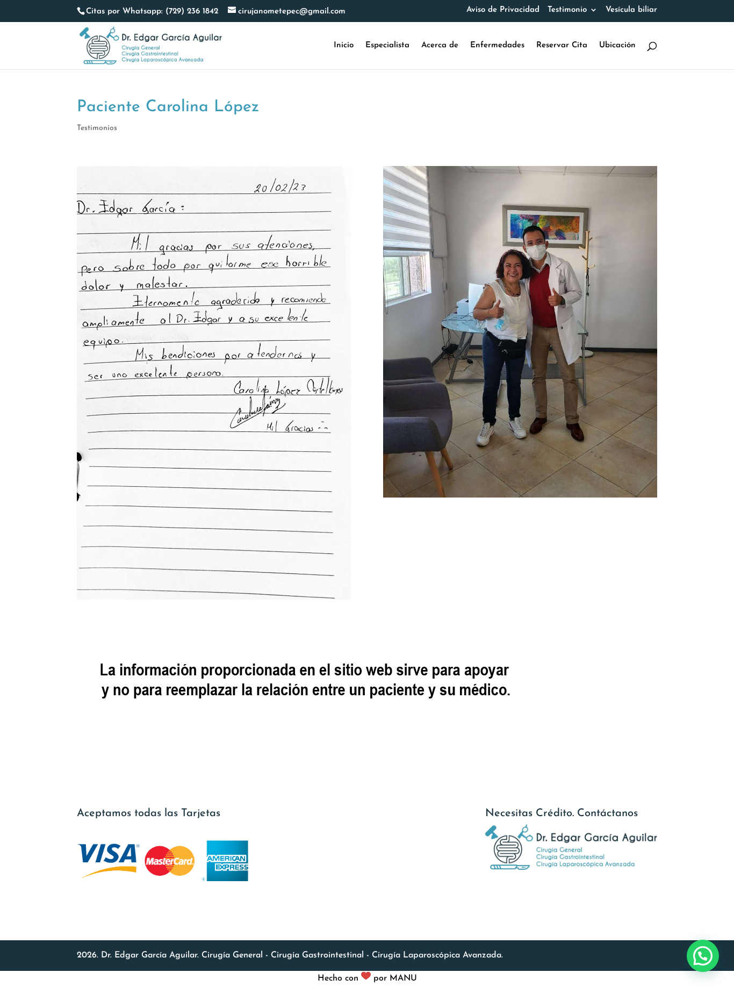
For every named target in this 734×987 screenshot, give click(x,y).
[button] (703, 956)
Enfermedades (497, 45)
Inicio (344, 45)
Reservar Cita (561, 45)
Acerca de (439, 45)
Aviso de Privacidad (502, 10)
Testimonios (97, 128)
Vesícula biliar (631, 10)
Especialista (387, 45)
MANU (403, 978)
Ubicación (617, 45)
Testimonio (567, 10)
